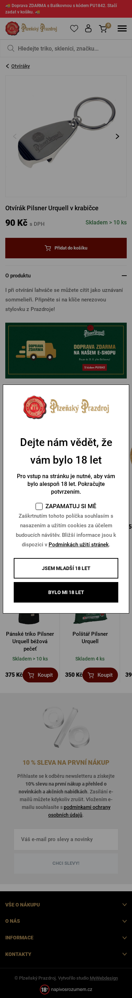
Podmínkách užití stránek (79, 544)
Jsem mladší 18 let (66, 568)
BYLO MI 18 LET (66, 592)
